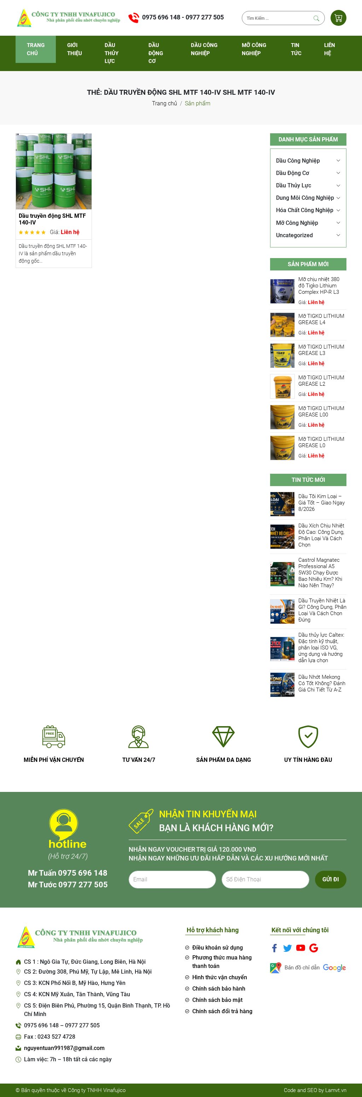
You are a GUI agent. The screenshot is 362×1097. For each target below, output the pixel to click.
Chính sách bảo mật (217, 1000)
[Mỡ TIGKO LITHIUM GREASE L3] (282, 355)
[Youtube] (300, 948)
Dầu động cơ (155, 53)
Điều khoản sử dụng (217, 947)
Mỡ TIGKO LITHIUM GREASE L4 (321, 319)
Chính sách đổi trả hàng (222, 1011)
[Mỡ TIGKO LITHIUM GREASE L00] (282, 416)
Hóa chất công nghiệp (304, 210)
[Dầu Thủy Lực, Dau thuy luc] (68, 17)
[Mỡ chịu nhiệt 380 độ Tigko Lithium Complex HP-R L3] (282, 290)
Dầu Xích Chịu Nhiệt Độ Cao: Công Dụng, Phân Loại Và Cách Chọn (321, 535)
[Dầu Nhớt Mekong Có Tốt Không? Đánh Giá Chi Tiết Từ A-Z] (282, 684)
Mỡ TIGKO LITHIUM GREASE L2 (321, 380)
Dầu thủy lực (111, 53)
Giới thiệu (74, 49)
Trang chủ (36, 49)
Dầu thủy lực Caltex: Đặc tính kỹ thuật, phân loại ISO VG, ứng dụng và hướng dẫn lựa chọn (321, 648)
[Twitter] (287, 948)
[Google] (313, 948)
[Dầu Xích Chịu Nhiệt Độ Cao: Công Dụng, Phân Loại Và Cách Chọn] (282, 536)
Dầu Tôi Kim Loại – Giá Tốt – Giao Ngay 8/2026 (321, 502)
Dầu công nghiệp (204, 49)
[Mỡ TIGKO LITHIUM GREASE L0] (282, 447)
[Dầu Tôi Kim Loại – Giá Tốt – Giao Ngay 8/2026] (282, 504)
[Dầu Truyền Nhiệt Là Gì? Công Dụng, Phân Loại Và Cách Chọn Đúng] (282, 611)
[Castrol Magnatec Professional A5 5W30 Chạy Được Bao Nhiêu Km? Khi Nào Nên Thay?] (282, 574)
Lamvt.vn (335, 1090)
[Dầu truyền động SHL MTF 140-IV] (54, 171)
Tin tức (296, 49)
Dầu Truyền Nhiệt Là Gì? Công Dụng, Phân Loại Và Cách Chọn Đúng (322, 610)
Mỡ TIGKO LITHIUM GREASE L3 (321, 350)
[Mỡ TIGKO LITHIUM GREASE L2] (282, 386)
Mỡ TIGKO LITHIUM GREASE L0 (321, 442)
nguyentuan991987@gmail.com (64, 1048)
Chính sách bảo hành (218, 988)
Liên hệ (329, 49)
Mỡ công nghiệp (254, 49)
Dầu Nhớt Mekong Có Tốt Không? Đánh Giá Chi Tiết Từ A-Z (321, 683)
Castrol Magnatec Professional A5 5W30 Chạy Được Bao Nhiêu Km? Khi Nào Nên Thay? (320, 573)
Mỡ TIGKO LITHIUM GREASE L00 (321, 411)
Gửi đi (330, 879)
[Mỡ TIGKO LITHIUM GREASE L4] (282, 324)
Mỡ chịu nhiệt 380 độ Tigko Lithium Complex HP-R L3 (318, 285)
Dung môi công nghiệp (305, 197)
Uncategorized (294, 235)
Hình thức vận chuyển (219, 977)
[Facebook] (274, 948)
